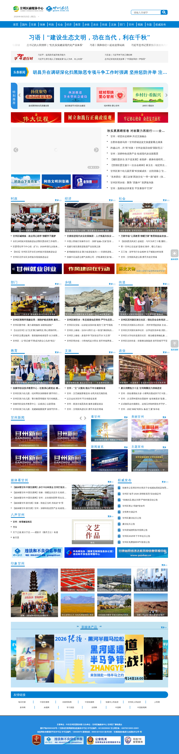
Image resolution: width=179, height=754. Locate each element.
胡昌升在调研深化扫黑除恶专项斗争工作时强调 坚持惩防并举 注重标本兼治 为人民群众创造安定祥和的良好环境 (100, 72)
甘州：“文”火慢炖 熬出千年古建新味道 (86, 388)
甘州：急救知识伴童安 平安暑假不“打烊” (131, 188)
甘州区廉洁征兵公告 (131, 517)
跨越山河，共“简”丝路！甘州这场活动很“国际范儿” (136, 147)
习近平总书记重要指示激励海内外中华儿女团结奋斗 (142, 45)
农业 (95, 24)
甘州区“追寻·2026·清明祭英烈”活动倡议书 (141, 493)
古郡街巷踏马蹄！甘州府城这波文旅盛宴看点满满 (136, 142)
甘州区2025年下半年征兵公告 (136, 535)
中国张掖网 (89, 702)
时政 (51, 24)
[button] (165, 658)
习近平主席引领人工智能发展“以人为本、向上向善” (60, 59)
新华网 (22, 707)
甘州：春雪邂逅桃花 (22, 521)
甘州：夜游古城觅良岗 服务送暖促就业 (85, 403)
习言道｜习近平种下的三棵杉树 (118, 55)
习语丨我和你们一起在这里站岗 (89, 45)
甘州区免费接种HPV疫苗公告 (136, 541)
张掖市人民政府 (112, 702)
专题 (149, 24)
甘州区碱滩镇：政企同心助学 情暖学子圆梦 (34, 235)
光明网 (94, 707)
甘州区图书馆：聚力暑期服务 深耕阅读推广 (33, 324)
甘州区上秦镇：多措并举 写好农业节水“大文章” (89, 335)
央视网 (46, 707)
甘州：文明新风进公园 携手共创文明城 (139, 256)
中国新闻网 (142, 707)
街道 (104, 24)
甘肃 (33, 24)
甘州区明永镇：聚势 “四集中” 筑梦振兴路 (131, 182)
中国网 (118, 707)
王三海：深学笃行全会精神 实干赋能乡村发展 (142, 251)
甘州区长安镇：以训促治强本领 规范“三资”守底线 (90, 324)
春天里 (16, 537)
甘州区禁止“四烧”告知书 (133, 505)
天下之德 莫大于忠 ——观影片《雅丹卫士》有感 (35, 532)
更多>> (58, 200)
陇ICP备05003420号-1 (49, 728)
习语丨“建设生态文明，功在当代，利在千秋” (89, 37)
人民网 (157, 702)
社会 (60, 24)
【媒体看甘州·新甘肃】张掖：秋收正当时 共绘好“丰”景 (38, 502)
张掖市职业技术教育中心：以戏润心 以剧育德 (34, 403)
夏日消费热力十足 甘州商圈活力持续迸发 (141, 388)
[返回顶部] (174, 343)
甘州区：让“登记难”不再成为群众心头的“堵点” (34, 340)
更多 (126, 417)
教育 (78, 24)
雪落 (15, 526)
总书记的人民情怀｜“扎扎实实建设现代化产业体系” (37, 45)
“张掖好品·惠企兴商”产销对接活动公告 (140, 499)
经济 (69, 24)
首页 (15, 24)
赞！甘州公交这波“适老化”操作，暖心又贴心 (141, 246)
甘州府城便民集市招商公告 (135, 529)
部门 (122, 24)
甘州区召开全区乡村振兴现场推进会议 (30, 256)
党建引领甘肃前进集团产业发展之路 (83, 246)
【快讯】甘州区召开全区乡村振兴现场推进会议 (35, 251)
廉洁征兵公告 (128, 523)
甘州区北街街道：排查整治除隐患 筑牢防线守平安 (144, 340)
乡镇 (87, 24)
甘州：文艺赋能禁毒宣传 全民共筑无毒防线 (87, 393)
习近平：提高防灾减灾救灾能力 (51, 55)
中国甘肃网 (44, 702)
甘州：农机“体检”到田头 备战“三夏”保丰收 (140, 409)
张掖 (42, 24)
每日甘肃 (22, 702)
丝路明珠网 (67, 702)
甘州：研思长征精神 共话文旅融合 (128, 136)
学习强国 (70, 707)
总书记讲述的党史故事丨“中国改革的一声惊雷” (125, 59)
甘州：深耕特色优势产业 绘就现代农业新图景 (134, 153)
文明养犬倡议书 (129, 511)
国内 (24, 24)
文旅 (113, 24)
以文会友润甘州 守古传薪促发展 (82, 398)
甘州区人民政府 (134, 702)
